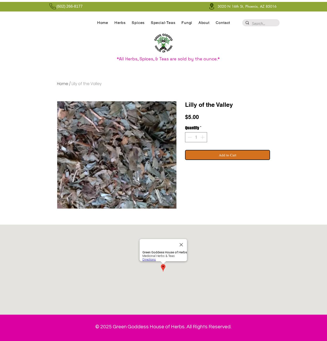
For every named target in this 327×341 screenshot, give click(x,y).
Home (62, 83)
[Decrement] (189, 137)
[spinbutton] (196, 137)
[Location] (212, 6)
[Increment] (203, 137)
